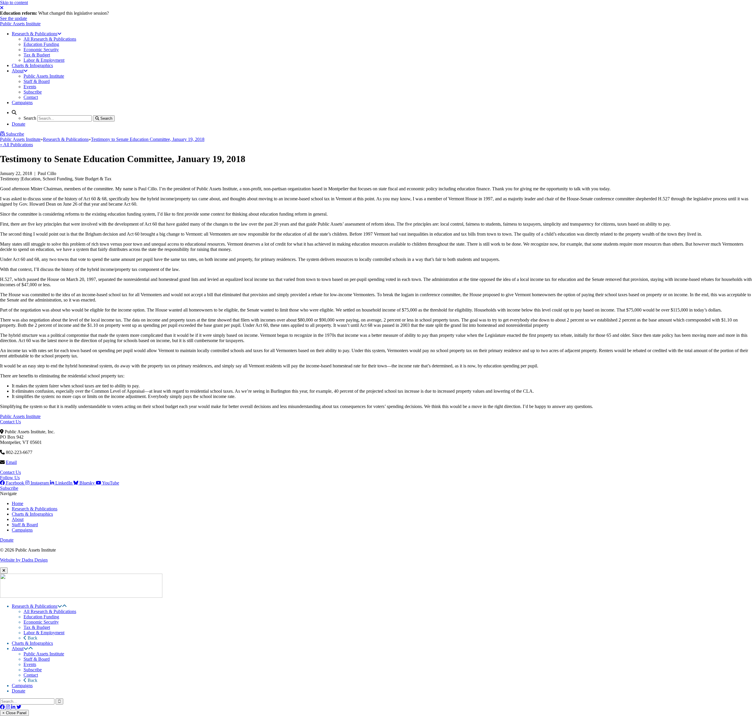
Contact (31, 674)
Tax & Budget (37, 627)
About (18, 519)
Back (31, 637)
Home (17, 503)
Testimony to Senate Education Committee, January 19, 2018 (147, 139)
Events (30, 664)
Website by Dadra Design (24, 559)
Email (11, 462)
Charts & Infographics (32, 514)
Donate (7, 539)
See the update (13, 18)
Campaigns (22, 529)
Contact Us (10, 421)
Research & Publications (66, 139)
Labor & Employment (44, 632)
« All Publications (16, 144)
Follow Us (10, 477)
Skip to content (14, 2)
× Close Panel (14, 713)
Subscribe (9, 488)
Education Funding (41, 616)
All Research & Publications (50, 611)
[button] (59, 606)
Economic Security (41, 622)
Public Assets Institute (20, 23)
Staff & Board (25, 524)
